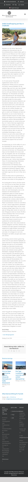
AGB (13, 418)
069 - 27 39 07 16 (11, 397)
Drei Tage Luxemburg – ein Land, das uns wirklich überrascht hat (21, 375)
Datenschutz (14, 475)
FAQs (13, 414)
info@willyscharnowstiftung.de (14, 399)
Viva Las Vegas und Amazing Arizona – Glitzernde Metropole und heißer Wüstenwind (6, 377)
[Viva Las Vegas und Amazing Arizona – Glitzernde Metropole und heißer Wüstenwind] (7, 362)
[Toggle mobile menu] (25, 14)
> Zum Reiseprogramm (8, 334)
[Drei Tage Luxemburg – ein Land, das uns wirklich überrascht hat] (21, 362)
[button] (3, 374)
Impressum (20, 473)
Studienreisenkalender (14, 411)
